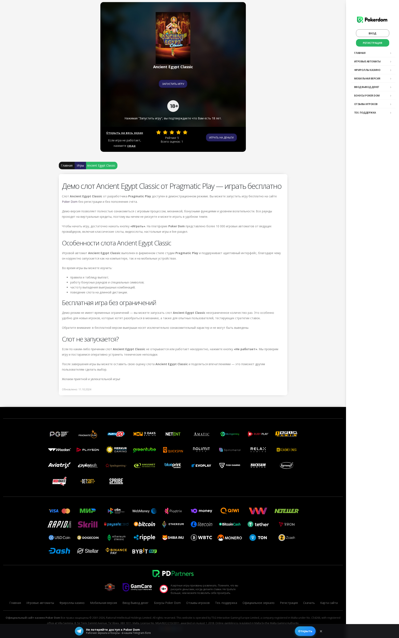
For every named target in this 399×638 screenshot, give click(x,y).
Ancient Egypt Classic (101, 165)
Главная (360, 53)
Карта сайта (329, 603)
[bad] (158, 132)
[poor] (165, 132)
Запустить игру (173, 84)
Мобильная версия (367, 78)
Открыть (305, 631)
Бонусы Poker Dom (367, 95)
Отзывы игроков (366, 104)
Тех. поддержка (365, 112)
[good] (178, 132)
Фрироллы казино (367, 70)
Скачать (309, 603)
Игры (80, 165)
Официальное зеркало (259, 603)
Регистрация (372, 43)
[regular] (172, 132)
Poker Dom (70, 202)
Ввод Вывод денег (366, 87)
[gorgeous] (185, 132)
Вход (372, 33)
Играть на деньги (221, 137)
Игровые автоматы (367, 61)
